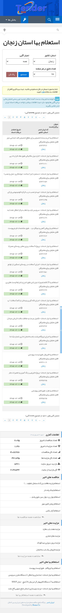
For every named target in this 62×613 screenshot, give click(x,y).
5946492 (43, 326)
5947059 (43, 181)
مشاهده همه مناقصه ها (29, 517)
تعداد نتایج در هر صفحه (46, 68)
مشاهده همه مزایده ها (29, 556)
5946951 (43, 272)
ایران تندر (50, 602)
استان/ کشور (50, 55)
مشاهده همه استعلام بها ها (29, 595)
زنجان (43, 149)
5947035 (43, 199)
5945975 (43, 380)
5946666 (43, 308)
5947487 (43, 145)
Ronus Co (36, 605)
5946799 (43, 290)
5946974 (43, 253)
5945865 (43, 398)
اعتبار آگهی (24, 55)
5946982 (43, 235)
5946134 (43, 344)
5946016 (43, 362)
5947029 (43, 217)
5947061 (43, 163)
